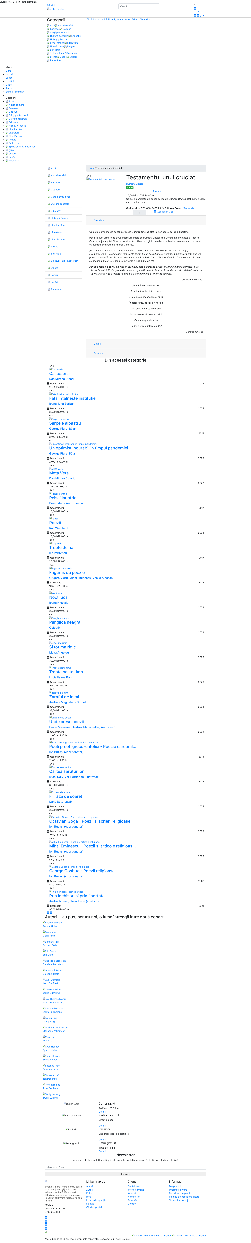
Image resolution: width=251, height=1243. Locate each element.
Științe (53, 56)
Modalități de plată (179, 1193)
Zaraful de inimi (64, 696)
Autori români (65, 25)
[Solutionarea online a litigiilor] (189, 1235)
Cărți (89, 19)
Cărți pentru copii (59, 32)
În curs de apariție (96, 1200)
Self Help (54, 49)
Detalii (97, 343)
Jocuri (63, 56)
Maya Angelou (59, 652)
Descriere (98, 220)
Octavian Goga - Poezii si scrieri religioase (89, 821)
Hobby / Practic (58, 39)
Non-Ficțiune (56, 46)
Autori (127, 19)
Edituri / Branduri (141, 19)
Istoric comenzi (136, 1189)
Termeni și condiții (179, 1200)
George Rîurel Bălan (63, 428)
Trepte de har (62, 547)
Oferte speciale (94, 1207)
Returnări (133, 1200)
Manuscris (188, 208)
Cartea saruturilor (66, 771)
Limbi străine (56, 42)
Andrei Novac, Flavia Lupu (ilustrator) (75, 901)
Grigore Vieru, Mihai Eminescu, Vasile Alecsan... (82, 578)
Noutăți (112, 19)
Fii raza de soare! (65, 796)
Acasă (89, 1186)
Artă (52, 25)
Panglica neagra (64, 622)
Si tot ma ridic (62, 647)
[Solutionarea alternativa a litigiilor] (152, 1235)
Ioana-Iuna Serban (62, 403)
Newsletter (134, 1196)
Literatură (72, 42)
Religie (71, 46)
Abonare (125, 1174)
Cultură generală (58, 35)
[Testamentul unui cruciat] (100, 179)
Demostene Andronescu (66, 503)
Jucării (73, 56)
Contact (132, 1203)
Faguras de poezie (67, 572)
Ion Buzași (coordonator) (66, 752)
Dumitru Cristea (135, 183)
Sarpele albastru (65, 423)
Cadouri (66, 28)
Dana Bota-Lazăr (60, 801)
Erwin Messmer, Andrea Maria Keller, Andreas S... (83, 727)
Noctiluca (58, 597)
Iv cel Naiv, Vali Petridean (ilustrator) (74, 777)
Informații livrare (178, 1189)
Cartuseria (59, 373)
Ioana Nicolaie (58, 602)
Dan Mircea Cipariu (62, 379)
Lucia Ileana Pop (60, 677)
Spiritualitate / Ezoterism (63, 53)
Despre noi (175, 1186)
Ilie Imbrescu (58, 553)
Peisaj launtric (62, 497)
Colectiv (55, 627)
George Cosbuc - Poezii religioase (82, 870)
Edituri (89, 1193)
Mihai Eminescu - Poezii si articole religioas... (92, 846)
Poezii (55, 522)
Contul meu (134, 1186)
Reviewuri (98, 353)
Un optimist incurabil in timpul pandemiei (88, 448)
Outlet (120, 19)
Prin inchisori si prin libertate (77, 895)
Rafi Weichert (58, 528)
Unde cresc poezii (66, 721)
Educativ (76, 35)
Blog (88, 1196)
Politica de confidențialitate (184, 1196)
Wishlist (132, 1193)
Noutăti (90, 1203)
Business (54, 28)
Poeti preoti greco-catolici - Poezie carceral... (92, 746)
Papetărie (55, 60)
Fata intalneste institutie (72, 398)
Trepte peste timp (66, 671)
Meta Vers (59, 473)
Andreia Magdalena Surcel (67, 702)
